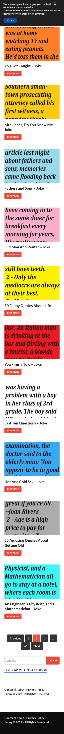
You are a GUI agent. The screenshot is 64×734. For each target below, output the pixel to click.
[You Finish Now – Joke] (32, 342)
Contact (9, 689)
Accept (10, 20)
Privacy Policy (35, 689)
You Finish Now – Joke (23, 364)
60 (25, 646)
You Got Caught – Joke (23, 66)
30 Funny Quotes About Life (27, 305)
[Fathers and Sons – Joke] (32, 166)
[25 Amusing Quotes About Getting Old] (32, 518)
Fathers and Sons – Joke (24, 188)
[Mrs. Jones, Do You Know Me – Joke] (32, 102)
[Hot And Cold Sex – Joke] (32, 459)
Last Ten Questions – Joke (25, 423)
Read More (11, 73)
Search (53, 660)
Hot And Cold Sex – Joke (24, 481)
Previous (15, 638)
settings (39, 13)
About (20, 689)
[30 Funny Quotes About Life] (32, 283)
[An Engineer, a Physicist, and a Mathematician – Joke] (32, 581)
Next (37, 646)
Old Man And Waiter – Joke (27, 247)
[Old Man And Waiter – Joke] (32, 225)
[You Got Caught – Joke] (32, 44)
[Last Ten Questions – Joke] (32, 401)
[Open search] (55, 4)
